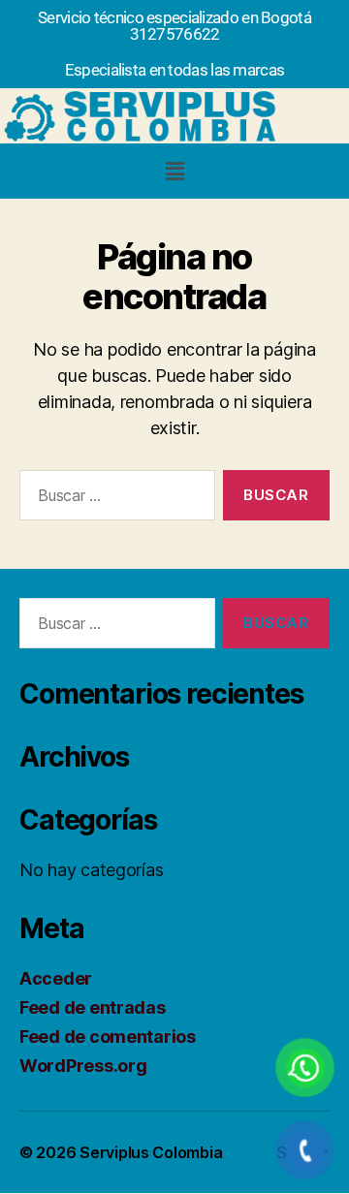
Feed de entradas (92, 1007)
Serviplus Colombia (150, 1152)
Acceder (55, 978)
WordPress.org (83, 1065)
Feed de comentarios (107, 1036)
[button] (174, 171)
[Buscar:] (113, 499)
